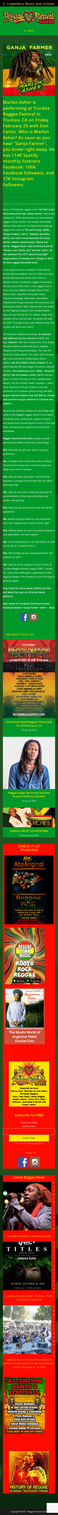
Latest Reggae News (19, 199)
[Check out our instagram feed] (34, 617)
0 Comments (45, 199)
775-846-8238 (29, 850)
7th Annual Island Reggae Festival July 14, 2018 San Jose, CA (29, 723)
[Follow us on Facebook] (24, 617)
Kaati (10, 195)
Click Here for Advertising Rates (29, 1143)
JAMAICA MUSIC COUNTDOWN (29, 831)
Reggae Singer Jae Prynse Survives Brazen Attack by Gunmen (29, 794)
